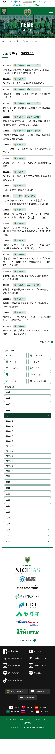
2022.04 (9, 461)
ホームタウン (15, 368)
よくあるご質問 (10, 719)
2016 (8, 511)
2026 (8, 392)
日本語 (17, 707)
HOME (4, 41)
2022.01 (9, 476)
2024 (8, 403)
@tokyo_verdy (14, 665)
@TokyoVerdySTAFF (16, 658)
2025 (8, 398)
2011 (8, 541)
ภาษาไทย (29, 711)
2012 (8, 535)
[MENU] (51, 11)
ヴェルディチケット (42, 691)
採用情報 (27, 723)
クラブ (36, 362)
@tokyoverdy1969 (15, 680)
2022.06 (9, 451)
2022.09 (9, 435)
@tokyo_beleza (40, 658)
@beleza (37, 673)
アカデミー (38, 368)
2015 (8, 517)
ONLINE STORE (30, 698)
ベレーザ (13, 362)
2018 (8, 499)
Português (15, 711)
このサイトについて (25, 719)
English (29, 707)
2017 (8, 505)
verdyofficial (13, 651)
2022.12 (9, 420)
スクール (13, 374)
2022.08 (9, 441)
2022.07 (9, 446)
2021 (8, 482)
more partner (25, 640)
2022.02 (9, 471)
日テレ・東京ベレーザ (4, 11)
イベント (13, 381)
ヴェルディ (38, 355)
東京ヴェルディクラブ (18, 691)
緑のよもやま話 (40, 381)
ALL (11, 355)
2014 (8, 523)
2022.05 (9, 456)
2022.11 (9, 425)
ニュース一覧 (14, 41)
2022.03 (9, 466)
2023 (8, 409)
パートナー (38, 374)
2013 (8, 529)
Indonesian (45, 711)
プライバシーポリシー (42, 719)
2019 (8, 494)
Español (43, 707)
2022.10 (9, 430)
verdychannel (39, 651)
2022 (8, 415)
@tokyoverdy (13, 673)
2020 (8, 488)
